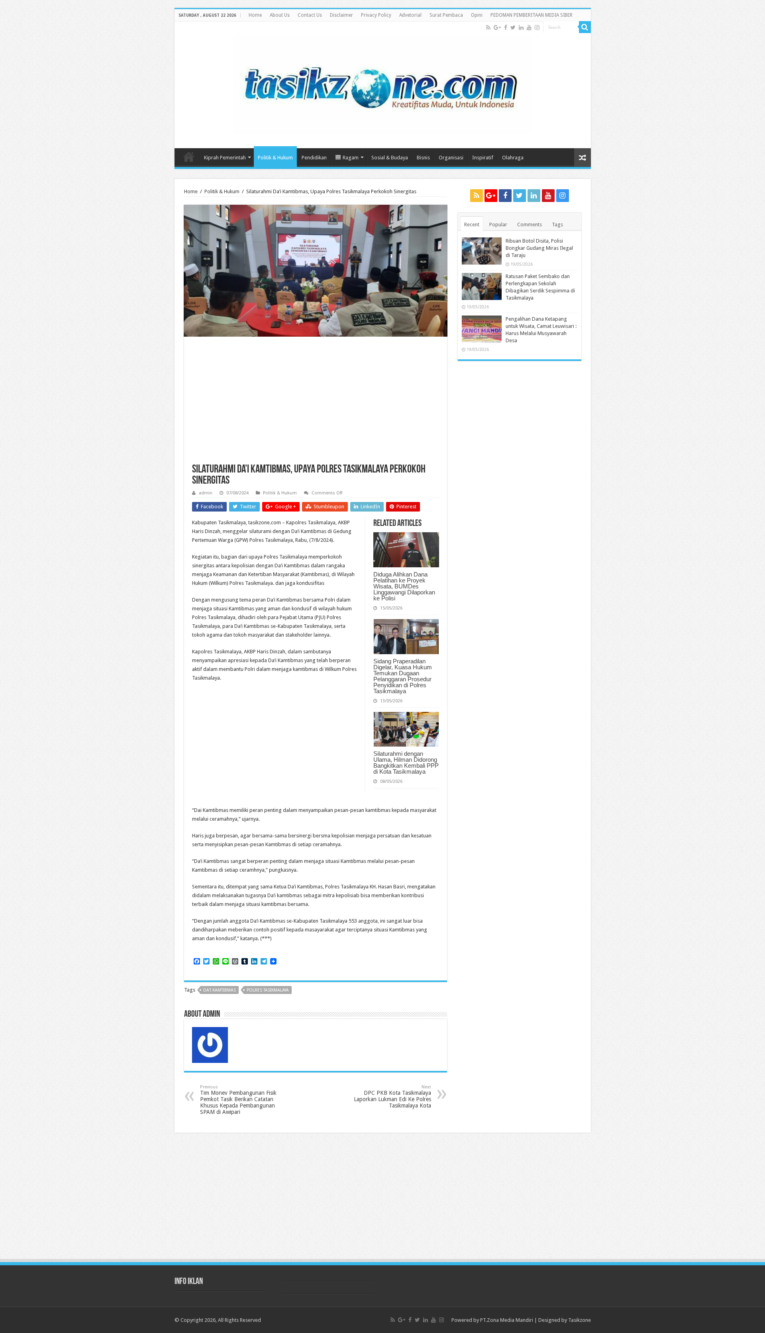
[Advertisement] (315, 404)
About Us (280, 15)
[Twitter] (513, 27)
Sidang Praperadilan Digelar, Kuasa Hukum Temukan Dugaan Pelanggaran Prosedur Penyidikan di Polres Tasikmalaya (402, 676)
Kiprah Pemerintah (225, 158)
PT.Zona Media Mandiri (506, 1320)
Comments (529, 224)
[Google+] (497, 27)
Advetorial (410, 15)
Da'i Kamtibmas (219, 990)
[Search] (585, 27)
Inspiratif (482, 158)
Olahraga (513, 158)
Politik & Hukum (275, 158)
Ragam (351, 158)
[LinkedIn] (521, 27)
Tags (557, 224)
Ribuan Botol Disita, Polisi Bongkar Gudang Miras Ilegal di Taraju (539, 248)
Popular (498, 224)
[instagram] (537, 27)
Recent (471, 224)
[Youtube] (529, 27)
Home (255, 15)
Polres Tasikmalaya (268, 990)
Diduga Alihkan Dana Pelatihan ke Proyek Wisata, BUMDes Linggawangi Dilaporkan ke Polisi (404, 586)
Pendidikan (314, 158)
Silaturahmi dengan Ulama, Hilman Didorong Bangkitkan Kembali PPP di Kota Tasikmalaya (406, 762)
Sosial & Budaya (389, 158)
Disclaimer (341, 15)
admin (205, 493)
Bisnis (423, 158)
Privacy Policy (376, 15)
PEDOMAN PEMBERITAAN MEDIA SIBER (531, 15)
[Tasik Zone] (382, 82)
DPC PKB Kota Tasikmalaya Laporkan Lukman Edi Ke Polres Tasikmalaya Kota (392, 1096)
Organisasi (451, 158)
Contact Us (310, 15)
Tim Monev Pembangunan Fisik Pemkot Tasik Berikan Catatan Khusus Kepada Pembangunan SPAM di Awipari (238, 1099)
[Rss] (488, 27)
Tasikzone (579, 1320)
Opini (477, 15)
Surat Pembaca (446, 15)
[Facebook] (505, 27)
